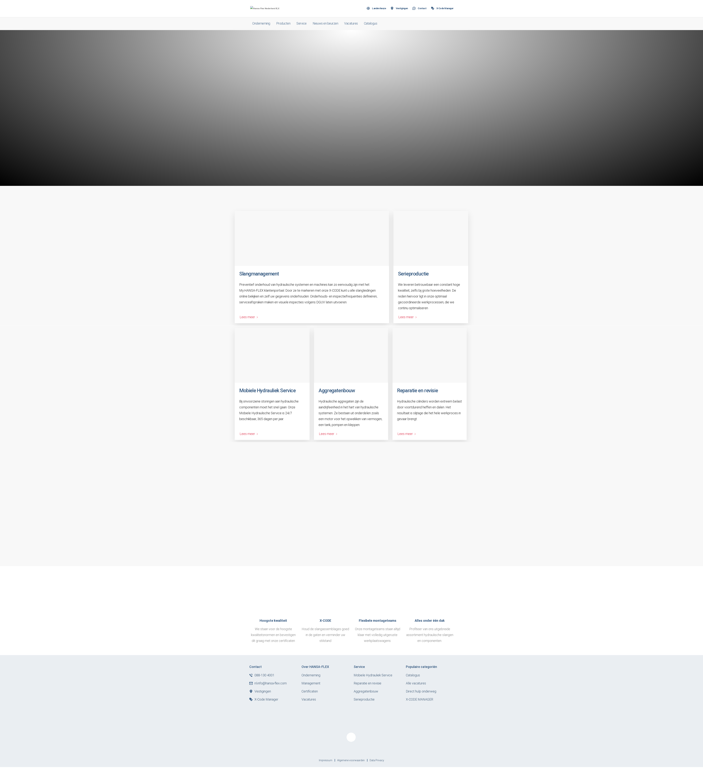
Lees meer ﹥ (249, 317)
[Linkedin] (351, 737)
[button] (448, 23)
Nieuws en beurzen (325, 23)
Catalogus (370, 23)
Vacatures (351, 23)
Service (301, 23)
